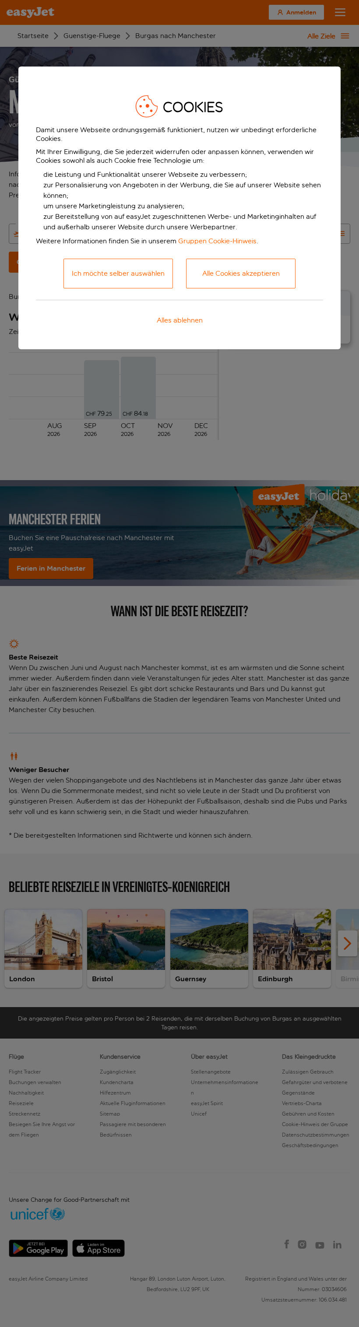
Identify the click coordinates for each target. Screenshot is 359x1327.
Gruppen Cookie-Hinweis (217, 241)
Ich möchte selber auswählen (118, 273)
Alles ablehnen (180, 320)
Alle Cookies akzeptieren (241, 273)
